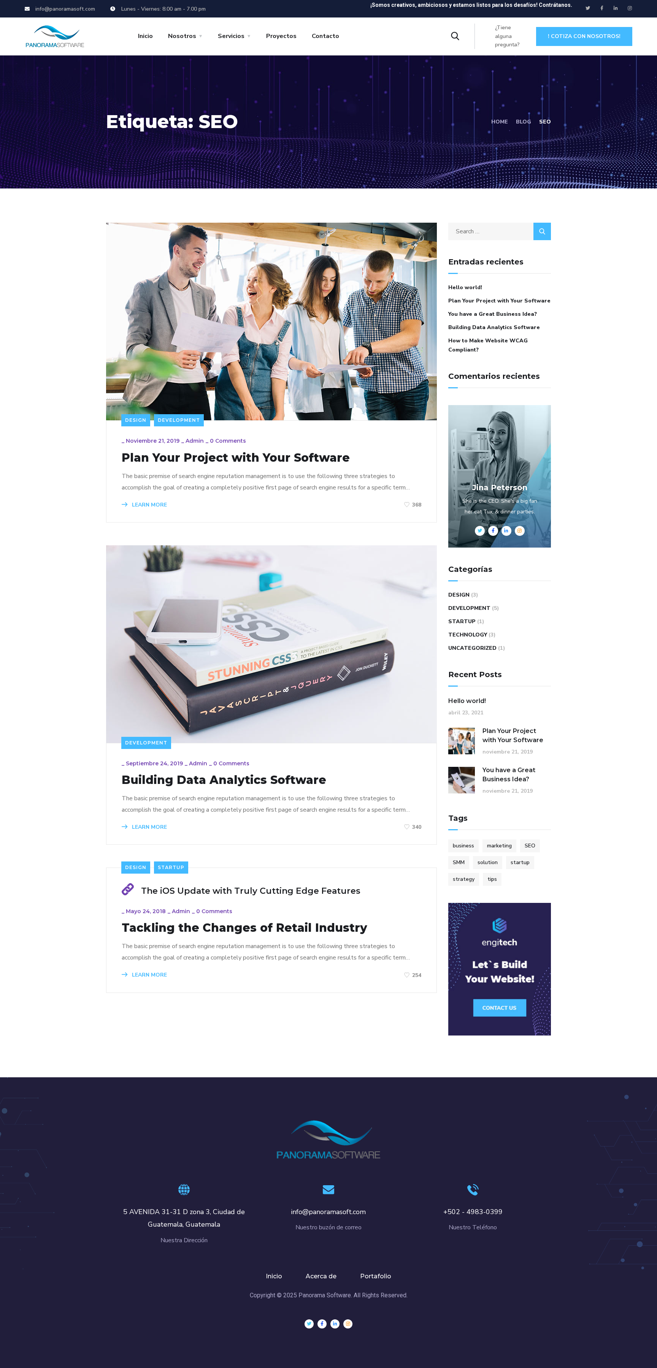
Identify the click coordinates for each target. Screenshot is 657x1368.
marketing (499, 845)
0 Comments (228, 440)
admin (195, 440)
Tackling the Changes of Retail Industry (244, 928)
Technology (467, 634)
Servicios (231, 36)
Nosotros (182, 36)
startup (520, 862)
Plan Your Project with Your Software (236, 458)
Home (499, 121)
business (463, 845)
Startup (171, 867)
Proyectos (281, 36)
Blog (523, 121)
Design (135, 420)
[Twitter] (588, 8)
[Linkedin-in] (616, 8)
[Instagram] (630, 8)
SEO (530, 845)
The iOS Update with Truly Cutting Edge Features (250, 891)
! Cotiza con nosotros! (584, 36)
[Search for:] (499, 231)
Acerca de (321, 1276)
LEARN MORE (148, 504)
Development (179, 420)
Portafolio (375, 1276)
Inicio (145, 36)
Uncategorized (472, 648)
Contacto (325, 36)
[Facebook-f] (602, 8)
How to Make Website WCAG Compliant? (488, 345)
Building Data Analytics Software (224, 780)
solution (488, 862)
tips (492, 879)
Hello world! (465, 287)
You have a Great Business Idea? (492, 314)
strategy (463, 879)
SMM (459, 862)
